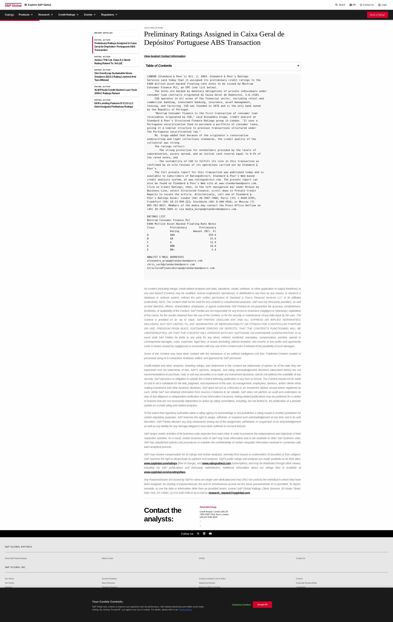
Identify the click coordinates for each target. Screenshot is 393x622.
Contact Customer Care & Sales (212, 579)
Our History (9, 583)
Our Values (9, 579)
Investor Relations (109, 579)
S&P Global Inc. (15, 567)
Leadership (300, 587)
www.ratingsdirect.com (216, 463)
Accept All (262, 604)
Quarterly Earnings (110, 587)
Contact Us (368, 5)
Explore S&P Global (39, 5)
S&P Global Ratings (18, 547)
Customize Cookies (241, 604)
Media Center (107, 558)
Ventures (8, 587)
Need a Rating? (377, 15)
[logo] (13, 5)
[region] (196, 605)
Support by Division (207, 583)
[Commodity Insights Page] (199, 534)
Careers (299, 579)
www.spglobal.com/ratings (160, 463)
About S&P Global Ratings (16, 558)
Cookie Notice (185, 609)
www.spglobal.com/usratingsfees (164, 472)
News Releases (108, 583)
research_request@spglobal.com (229, 492)
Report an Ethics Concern (209, 587)
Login (384, 5)
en (354, 5)
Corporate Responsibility (306, 583)
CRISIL (202, 558)
